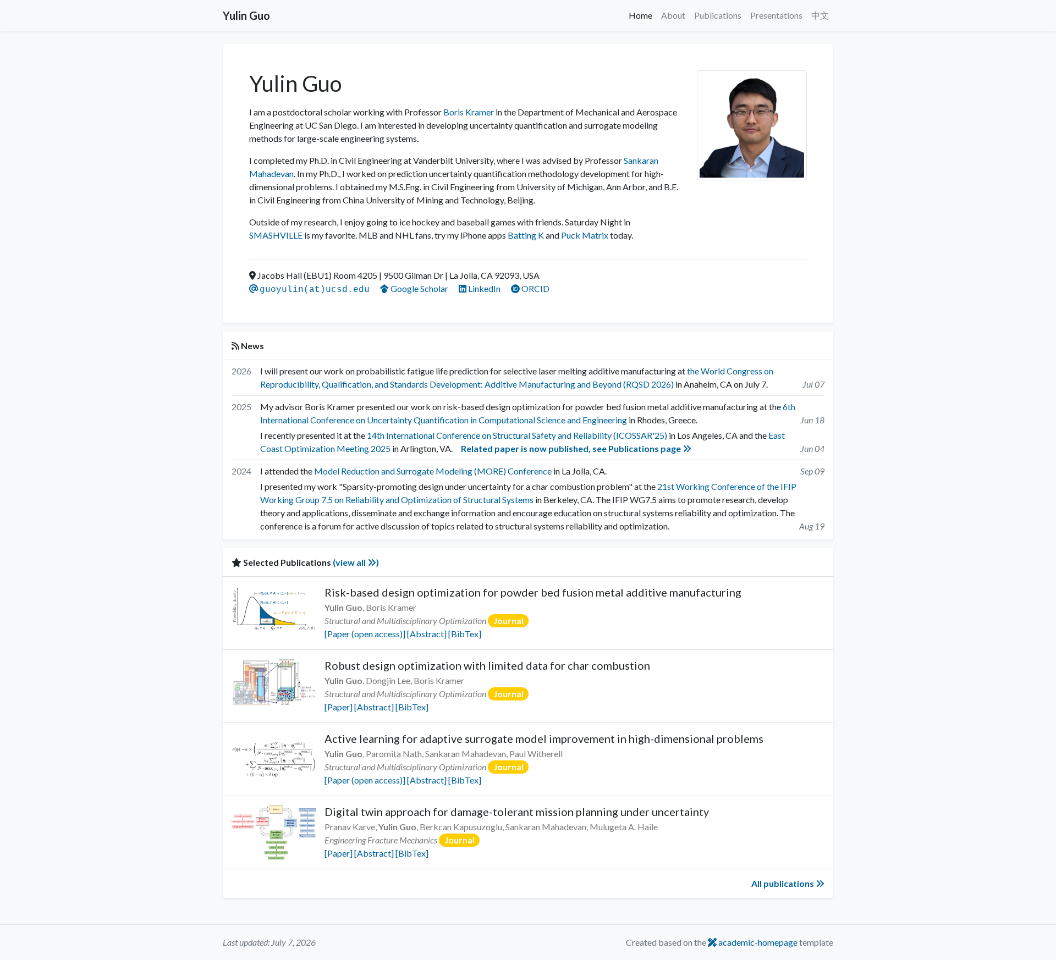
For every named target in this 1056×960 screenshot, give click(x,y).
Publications (717, 15)
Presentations (776, 15)
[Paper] (338, 707)
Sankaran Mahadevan (465, 753)
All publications (783, 883)
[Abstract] (427, 633)
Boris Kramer (468, 112)
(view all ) (356, 562)
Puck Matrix (584, 235)
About (673, 15)
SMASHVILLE (275, 235)
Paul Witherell (536, 753)
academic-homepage (757, 942)
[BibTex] (464, 633)
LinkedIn (484, 288)
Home (640, 15)
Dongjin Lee (388, 680)
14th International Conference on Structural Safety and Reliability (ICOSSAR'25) (517, 435)
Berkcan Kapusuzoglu (461, 826)
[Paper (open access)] (364, 633)
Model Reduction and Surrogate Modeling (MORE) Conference (433, 471)
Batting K (526, 235)
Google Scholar (419, 288)
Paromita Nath (394, 753)
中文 (820, 15)
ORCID (534, 288)
